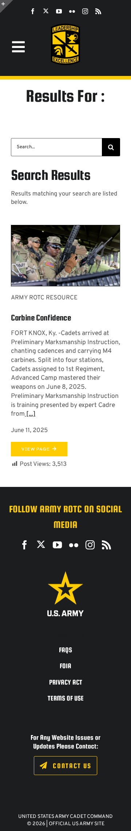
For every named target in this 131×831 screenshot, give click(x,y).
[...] (30, 414)
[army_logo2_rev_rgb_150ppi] (65, 574)
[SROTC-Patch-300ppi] (65, 26)
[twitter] (46, 11)
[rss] (98, 11)
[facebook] (33, 11)
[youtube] (59, 11)
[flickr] (72, 11)
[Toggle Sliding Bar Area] (6, 6)
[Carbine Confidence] (65, 229)
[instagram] (85, 11)
